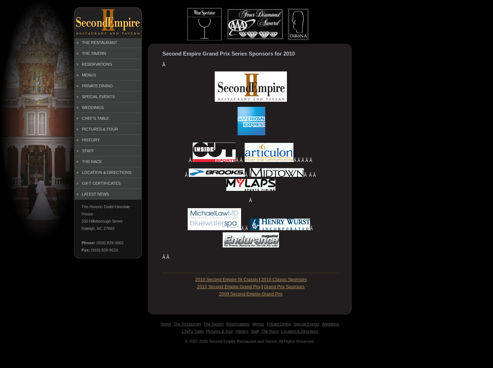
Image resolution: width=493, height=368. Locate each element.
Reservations (97, 64)
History (91, 140)
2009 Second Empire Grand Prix (251, 294)
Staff (88, 151)
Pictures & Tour (100, 129)
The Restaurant (99, 42)
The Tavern (94, 53)
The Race (92, 161)
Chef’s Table (95, 118)
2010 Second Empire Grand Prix (229, 286)
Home (166, 324)
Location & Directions (106, 172)
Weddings (93, 107)
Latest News (95, 194)
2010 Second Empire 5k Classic (227, 279)
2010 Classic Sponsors (284, 279)
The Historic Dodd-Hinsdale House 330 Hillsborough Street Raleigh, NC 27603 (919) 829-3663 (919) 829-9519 (106, 228)
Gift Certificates (101, 183)
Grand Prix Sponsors (284, 286)
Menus (89, 75)
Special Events (98, 97)
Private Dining (97, 86)
